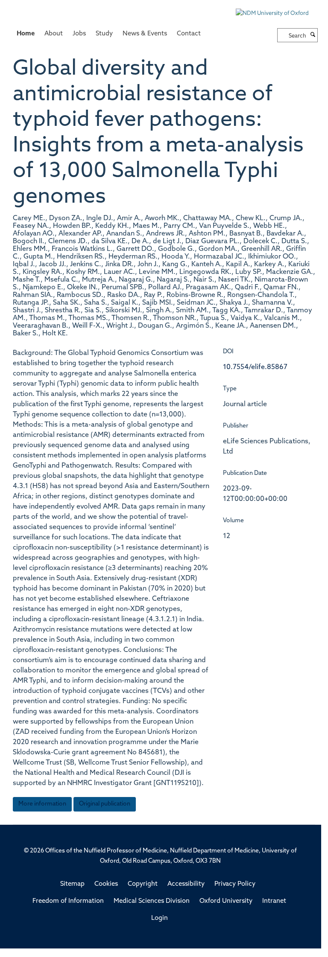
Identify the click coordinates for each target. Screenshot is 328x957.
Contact (189, 34)
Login (159, 918)
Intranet (274, 901)
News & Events (145, 34)
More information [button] (42, 804)
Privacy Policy (234, 884)
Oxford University (225, 901)
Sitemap (72, 884)
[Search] (313, 35)
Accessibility (186, 884)
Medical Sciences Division (152, 901)
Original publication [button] (104, 804)
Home (26, 34)
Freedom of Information (68, 901)
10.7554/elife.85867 (255, 367)
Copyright (143, 884)
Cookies (106, 884)
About (53, 34)
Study (104, 34)
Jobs (79, 34)
